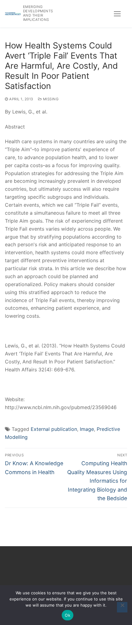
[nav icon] (117, 13)
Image (87, 429)
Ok (67, 615)
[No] (122, 607)
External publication (54, 429)
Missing (50, 99)
